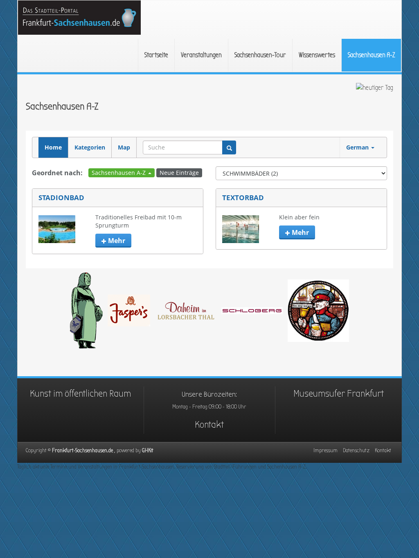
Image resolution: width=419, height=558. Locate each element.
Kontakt (209, 424)
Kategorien (89, 147)
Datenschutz (356, 450)
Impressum (325, 450)
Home (53, 147)
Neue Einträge (179, 172)
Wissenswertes (317, 55)
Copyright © (84, 450)
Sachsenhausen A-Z (371, 55)
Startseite (156, 55)
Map (124, 147)
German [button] (358, 147)
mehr (115, 240)
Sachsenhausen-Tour (260, 55)
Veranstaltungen (201, 55)
